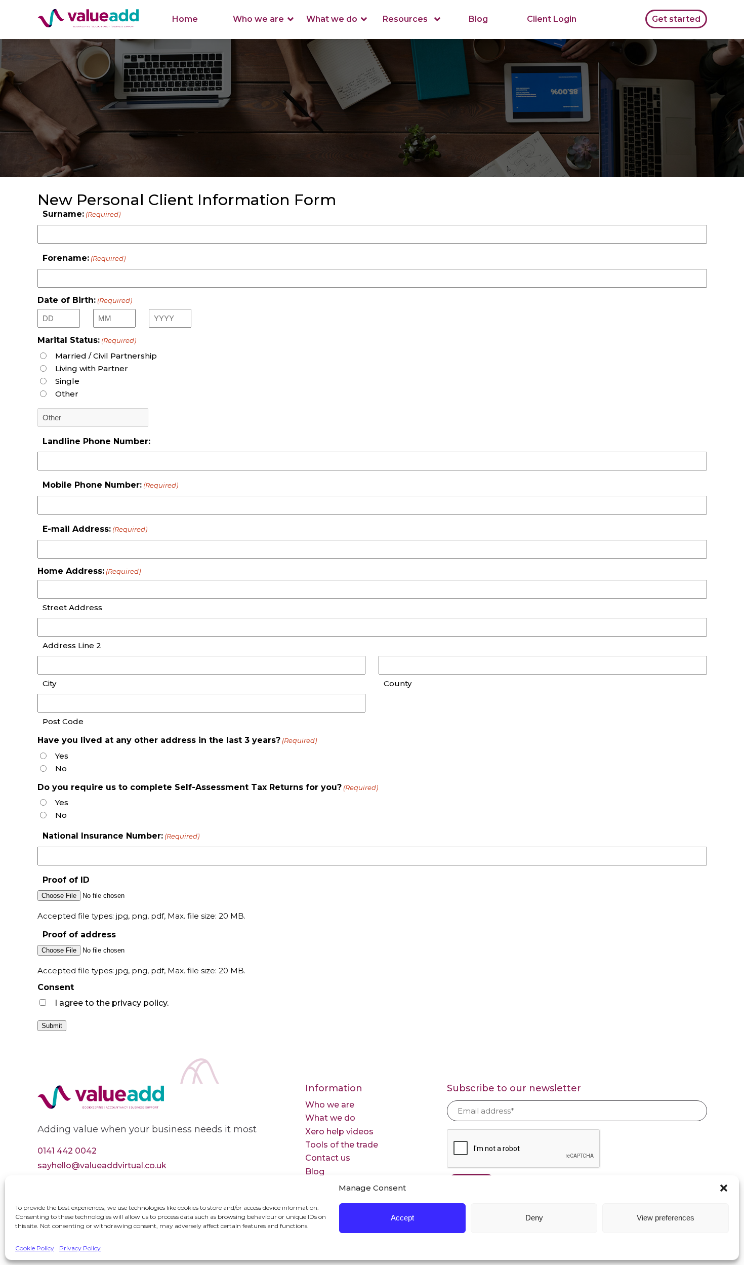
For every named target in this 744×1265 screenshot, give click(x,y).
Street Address (72, 607)
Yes (61, 756)
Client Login (551, 19)
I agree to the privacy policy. (112, 1003)
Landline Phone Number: (96, 441)
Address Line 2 (72, 645)
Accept (402, 1217)
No (61, 768)
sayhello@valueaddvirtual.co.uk (102, 1165)
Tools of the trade (341, 1145)
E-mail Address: (95, 529)
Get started (676, 19)
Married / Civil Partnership (106, 356)
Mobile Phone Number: (110, 485)
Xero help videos (339, 1131)
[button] (724, 1188)
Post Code (63, 721)
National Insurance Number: (121, 836)
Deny (534, 1217)
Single (67, 381)
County (397, 683)
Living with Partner (91, 368)
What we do (331, 19)
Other (66, 394)
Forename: (84, 258)
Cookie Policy (34, 1248)
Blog (478, 19)
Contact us (327, 1158)
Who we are (258, 19)
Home (185, 19)
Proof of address (79, 934)
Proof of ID (66, 880)
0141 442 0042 (67, 1151)
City (49, 683)
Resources (405, 19)
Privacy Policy (80, 1248)
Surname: (81, 214)
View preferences (665, 1217)
